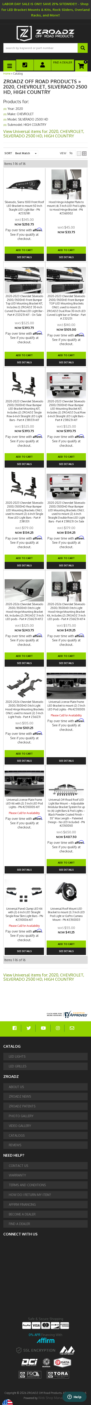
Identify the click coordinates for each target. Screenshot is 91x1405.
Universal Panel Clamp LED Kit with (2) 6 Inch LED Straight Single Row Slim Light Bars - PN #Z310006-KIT (24, 914)
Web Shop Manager (52, 1398)
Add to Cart (24, 355)
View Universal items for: (43, 977)
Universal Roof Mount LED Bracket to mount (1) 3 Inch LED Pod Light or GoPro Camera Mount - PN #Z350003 (66, 914)
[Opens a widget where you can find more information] (74, 1397)
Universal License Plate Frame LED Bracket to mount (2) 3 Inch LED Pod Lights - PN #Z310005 (66, 705)
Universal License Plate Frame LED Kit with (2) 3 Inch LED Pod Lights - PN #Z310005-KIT (24, 803)
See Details (24, 362)
